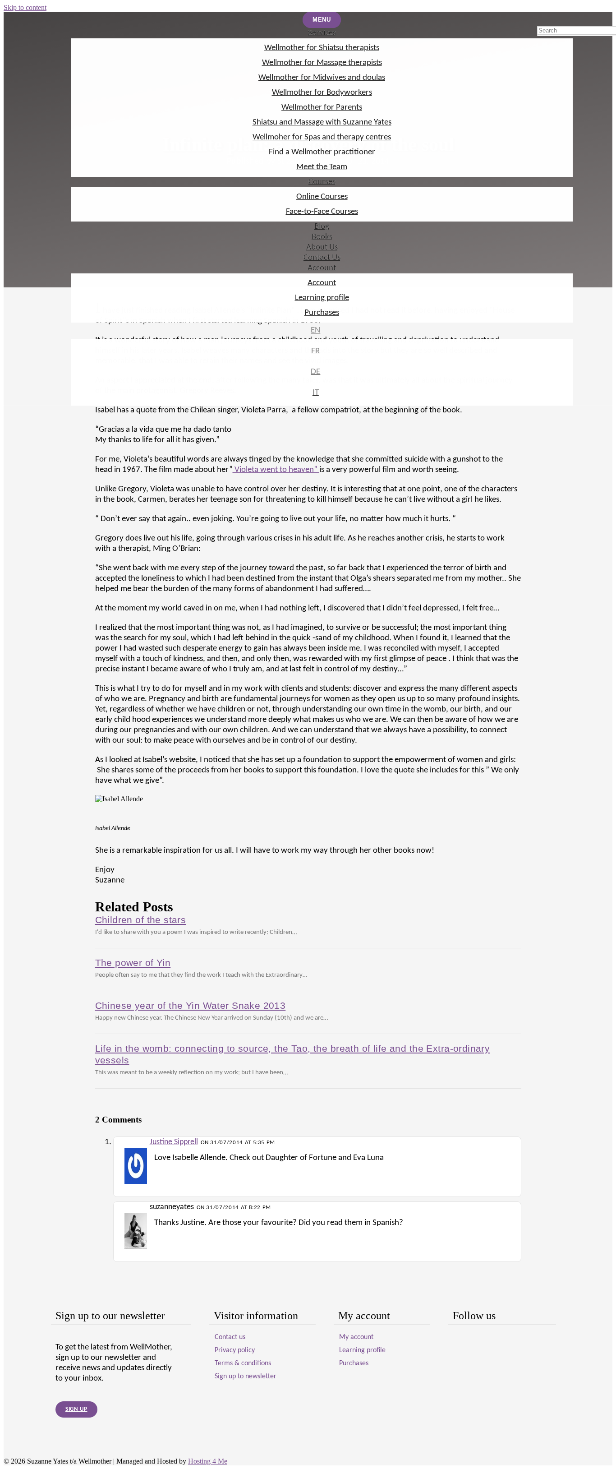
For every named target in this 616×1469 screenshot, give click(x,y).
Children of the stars (140, 920)
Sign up (76, 1409)
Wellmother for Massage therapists (322, 63)
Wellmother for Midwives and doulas (321, 78)
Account (322, 268)
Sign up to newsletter (245, 1376)
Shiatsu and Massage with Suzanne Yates (322, 122)
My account (356, 1337)
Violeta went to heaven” (276, 470)
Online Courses (322, 197)
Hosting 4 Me (207, 1461)
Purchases (321, 313)
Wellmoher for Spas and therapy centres (322, 137)
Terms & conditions (243, 1363)
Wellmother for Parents (321, 107)
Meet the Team (321, 167)
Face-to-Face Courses (322, 212)
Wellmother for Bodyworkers (322, 92)
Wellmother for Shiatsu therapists (321, 48)
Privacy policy (235, 1350)
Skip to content (25, 7)
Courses (322, 182)
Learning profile (322, 298)
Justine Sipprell (174, 1142)
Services (322, 33)
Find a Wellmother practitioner (322, 152)
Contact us (230, 1337)
